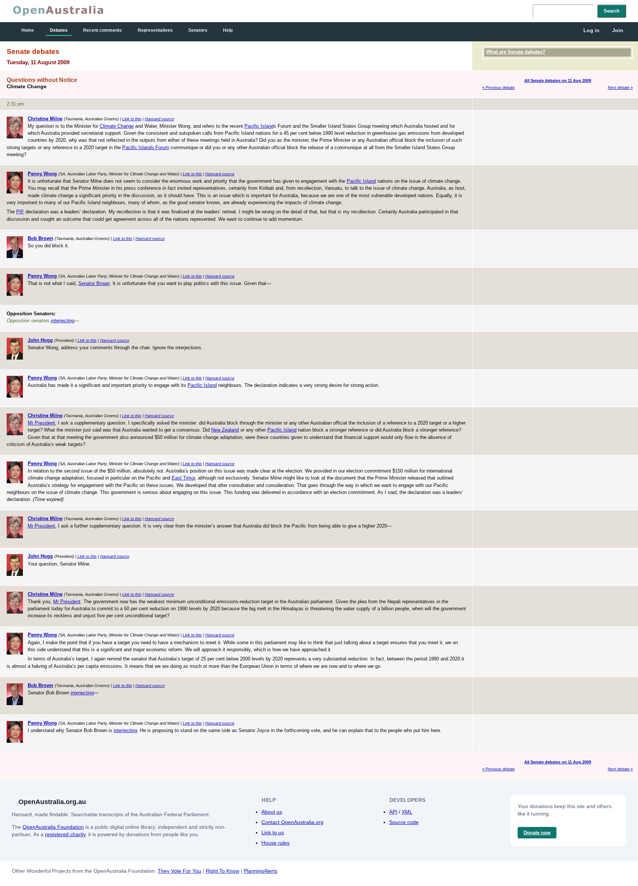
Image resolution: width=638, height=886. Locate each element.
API (393, 812)
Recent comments (102, 30)
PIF (20, 211)
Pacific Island (259, 126)
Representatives (155, 30)
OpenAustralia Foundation (53, 827)
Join (617, 30)
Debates (59, 30)
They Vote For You (179, 871)
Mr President (41, 423)
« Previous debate (498, 87)
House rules (275, 843)
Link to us (272, 832)
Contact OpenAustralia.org (292, 822)
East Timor (183, 478)
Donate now (537, 832)
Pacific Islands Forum (145, 147)
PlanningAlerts (260, 871)
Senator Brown (94, 283)
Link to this (131, 119)
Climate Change (117, 126)
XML (407, 812)
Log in (591, 30)
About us (271, 812)
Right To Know (222, 871)
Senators (197, 30)
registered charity (65, 834)
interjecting (62, 320)
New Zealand (225, 430)
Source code (404, 822)
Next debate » (620, 87)
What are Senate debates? (515, 52)
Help (228, 30)
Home (27, 30)
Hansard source (159, 119)
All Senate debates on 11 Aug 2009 (557, 80)
